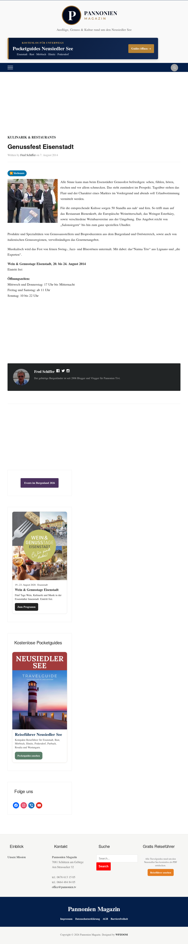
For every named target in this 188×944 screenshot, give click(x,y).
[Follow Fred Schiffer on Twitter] (63, 371)
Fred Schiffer (28, 155)
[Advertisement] (94, 107)
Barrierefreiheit (119, 919)
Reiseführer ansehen (160, 872)
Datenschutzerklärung (87, 919)
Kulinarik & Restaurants (32, 137)
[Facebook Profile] (58, 371)
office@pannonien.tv (64, 887)
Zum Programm (26, 607)
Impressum (66, 919)
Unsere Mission (17, 857)
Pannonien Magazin (94, 908)
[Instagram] (68, 371)
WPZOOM (121, 934)
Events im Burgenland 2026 (39, 483)
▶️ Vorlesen (17, 173)
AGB (105, 919)
